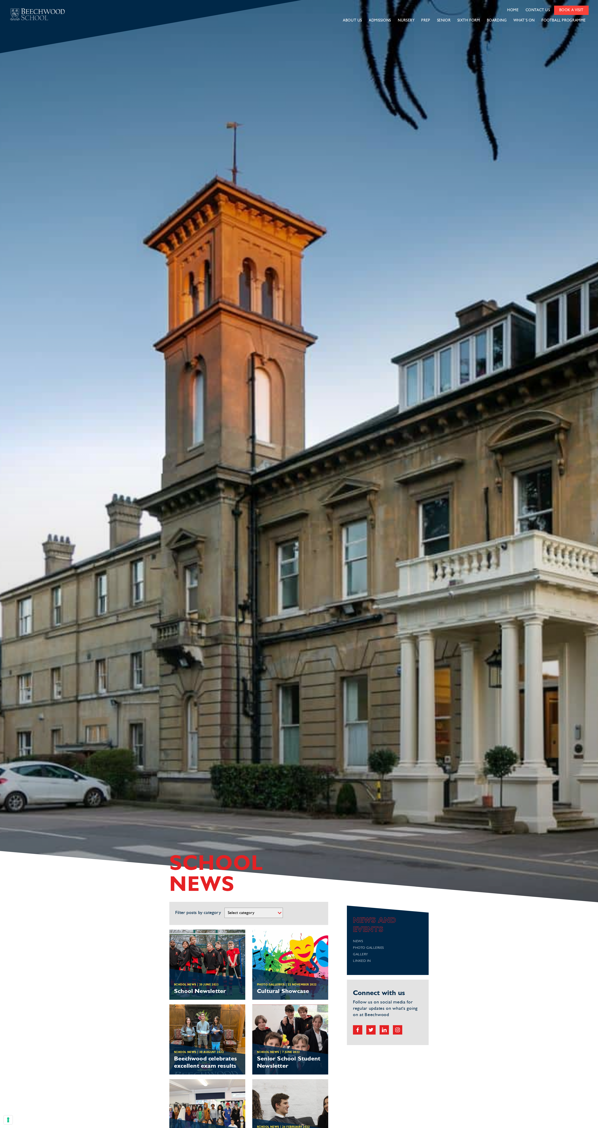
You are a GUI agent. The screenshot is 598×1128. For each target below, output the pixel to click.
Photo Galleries (368, 948)
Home (513, 10)
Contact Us (538, 10)
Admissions (380, 20)
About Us (352, 20)
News (358, 941)
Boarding (497, 20)
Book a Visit (571, 10)
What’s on (524, 20)
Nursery (406, 20)
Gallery (360, 954)
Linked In (362, 961)
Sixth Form (468, 20)
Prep (425, 20)
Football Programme (563, 20)
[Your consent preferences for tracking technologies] (8, 1119)
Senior (444, 20)
